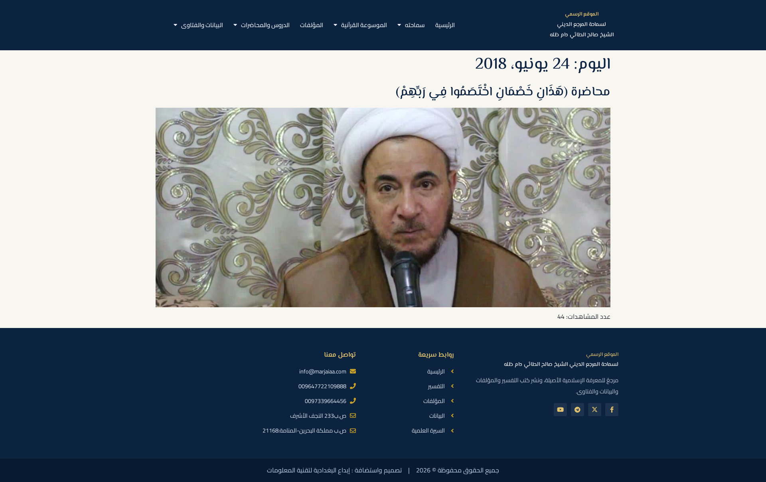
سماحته (415, 25)
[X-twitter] (594, 409)
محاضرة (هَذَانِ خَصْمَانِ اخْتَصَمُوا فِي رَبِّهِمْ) (503, 92)
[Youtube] (560, 409)
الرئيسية (445, 25)
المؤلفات (311, 25)
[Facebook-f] (611, 409)
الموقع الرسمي (581, 14)
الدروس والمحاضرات (265, 25)
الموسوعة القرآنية (364, 25)
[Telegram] (577, 409)
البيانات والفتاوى (202, 25)
